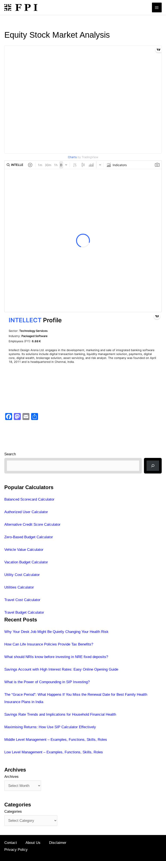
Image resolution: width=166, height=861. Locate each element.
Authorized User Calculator (26, 512)
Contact (10, 843)
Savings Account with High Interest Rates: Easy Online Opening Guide (61, 669)
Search (10, 454)
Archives (11, 777)
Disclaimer (57, 843)
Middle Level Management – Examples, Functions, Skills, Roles (55, 740)
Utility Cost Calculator (22, 575)
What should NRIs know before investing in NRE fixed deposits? (56, 657)
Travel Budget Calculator (24, 612)
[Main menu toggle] (157, 8)
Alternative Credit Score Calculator (32, 524)
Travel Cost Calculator (22, 600)
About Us (33, 843)
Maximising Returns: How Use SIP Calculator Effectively (50, 727)
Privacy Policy (16, 850)
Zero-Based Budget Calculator (28, 537)
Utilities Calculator (19, 587)
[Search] (153, 465)
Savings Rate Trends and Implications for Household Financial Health (60, 714)
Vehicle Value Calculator (23, 550)
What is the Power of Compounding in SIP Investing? (47, 682)
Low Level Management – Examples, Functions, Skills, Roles (53, 752)
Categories (13, 811)
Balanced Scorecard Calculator (29, 499)
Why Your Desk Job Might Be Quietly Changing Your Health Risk (56, 632)
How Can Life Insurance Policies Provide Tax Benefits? (48, 644)
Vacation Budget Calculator (26, 562)
